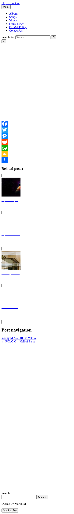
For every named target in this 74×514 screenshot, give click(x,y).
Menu (6, 6)
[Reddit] (37, 142)
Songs (13, 17)
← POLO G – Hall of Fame (18, 341)
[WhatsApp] (37, 148)
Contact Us (16, 30)
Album (13, 13)
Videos (13, 20)
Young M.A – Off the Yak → (19, 338)
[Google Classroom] (37, 154)
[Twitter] (37, 130)
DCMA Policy (18, 27)
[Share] (37, 160)
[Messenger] (37, 136)
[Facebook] (37, 124)
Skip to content (11, 3)
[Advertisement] (37, 84)
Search (6, 493)
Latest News (16, 23)
